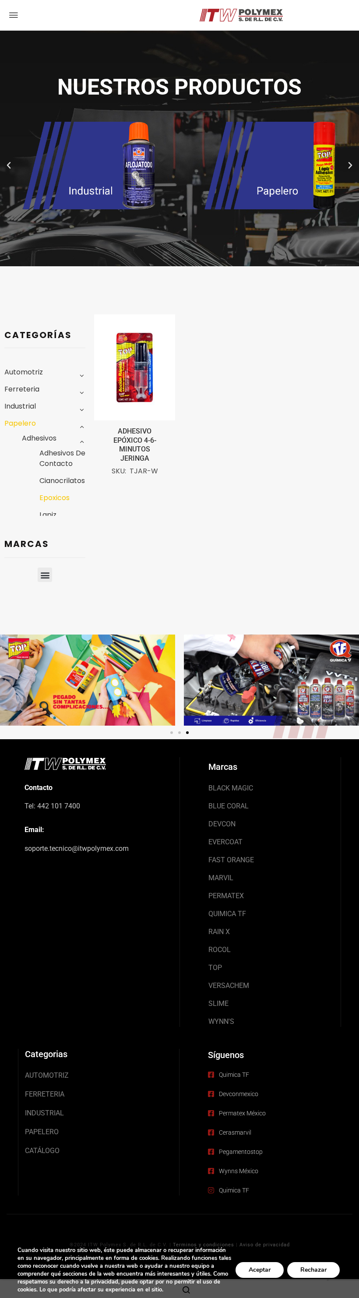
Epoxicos (54, 498)
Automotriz (23, 372)
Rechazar (313, 1270)
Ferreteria (21, 389)
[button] (8, 165)
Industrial (20, 406)
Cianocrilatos (62, 481)
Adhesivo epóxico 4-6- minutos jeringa (134, 444)
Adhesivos (39, 438)
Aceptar (260, 1270)
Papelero (20, 423)
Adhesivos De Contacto (62, 458)
